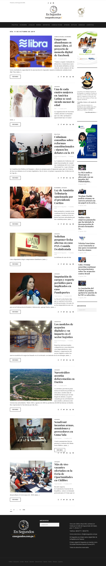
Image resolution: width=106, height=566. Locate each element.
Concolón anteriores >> (91, 112)
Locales (32, 25)
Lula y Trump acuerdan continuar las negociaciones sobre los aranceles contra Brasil (87, 269)
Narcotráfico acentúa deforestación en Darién (64, 377)
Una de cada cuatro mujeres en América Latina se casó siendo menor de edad (64, 97)
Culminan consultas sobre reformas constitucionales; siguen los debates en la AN (64, 145)
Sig (24, 509)
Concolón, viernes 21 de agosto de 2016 (86, 102)
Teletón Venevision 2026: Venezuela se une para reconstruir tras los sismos (87, 246)
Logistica (57, 321)
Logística (90, 25)
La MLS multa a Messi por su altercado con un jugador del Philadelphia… (85, 177)
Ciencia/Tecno (57, 25)
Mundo (38, 25)
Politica (57, 134)
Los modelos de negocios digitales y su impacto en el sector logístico (63, 330)
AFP (55, 59)
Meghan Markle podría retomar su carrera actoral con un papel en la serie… (87, 199)
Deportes (46, 25)
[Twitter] (51, 3)
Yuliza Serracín (58, 296)
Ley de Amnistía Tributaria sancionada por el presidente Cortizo (64, 196)
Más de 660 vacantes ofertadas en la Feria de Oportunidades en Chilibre (63, 472)
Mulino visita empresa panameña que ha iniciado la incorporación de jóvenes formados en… (86, 223)
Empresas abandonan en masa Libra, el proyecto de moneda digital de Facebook (63, 47)
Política (15, 25)
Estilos (74, 25)
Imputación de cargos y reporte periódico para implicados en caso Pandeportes (64, 284)
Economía (23, 25)
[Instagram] (53, 3)
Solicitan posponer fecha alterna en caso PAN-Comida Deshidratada (63, 243)
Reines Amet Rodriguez (60, 340)
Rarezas (82, 25)
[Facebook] (48, 3)
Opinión (67, 25)
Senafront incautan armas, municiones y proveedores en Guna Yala (64, 428)
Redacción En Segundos (60, 156)
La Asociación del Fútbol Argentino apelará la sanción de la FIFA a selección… (87, 291)
